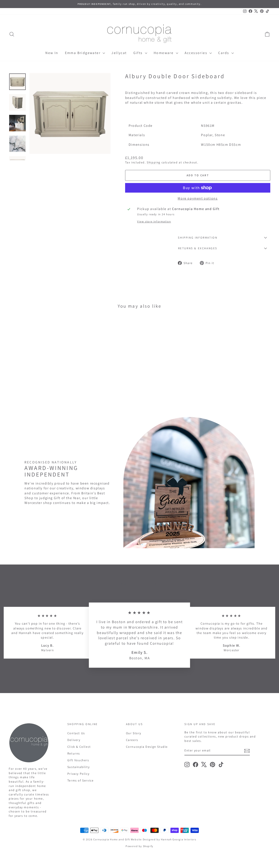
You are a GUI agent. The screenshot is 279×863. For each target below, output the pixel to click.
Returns (73, 753)
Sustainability (78, 767)
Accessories (197, 53)
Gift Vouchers (78, 760)
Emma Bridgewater (83, 53)
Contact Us (76, 733)
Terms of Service (80, 780)
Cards (224, 53)
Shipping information (197, 237)
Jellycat (119, 53)
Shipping (153, 162)
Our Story (133, 733)
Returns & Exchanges (197, 248)
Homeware (164, 53)
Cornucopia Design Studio (147, 747)
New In (51, 53)
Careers (132, 740)
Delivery (73, 740)
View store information (154, 221)
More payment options (198, 198)
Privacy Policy (78, 774)
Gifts (138, 53)
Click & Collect (79, 747)
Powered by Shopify (139, 846)
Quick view (39, 376)
